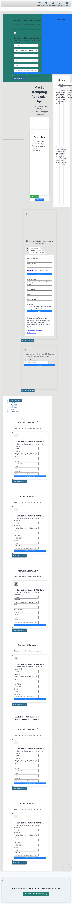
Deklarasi (30, 304)
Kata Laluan (31, 264)
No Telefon (18, 58)
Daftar (39, 311)
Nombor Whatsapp (31, 360)
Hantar (39, 365)
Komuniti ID (18, 43)
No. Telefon (31, 289)
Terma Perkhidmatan (34, 331)
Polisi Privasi (31, 333)
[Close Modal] (15, 33)
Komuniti (17, 48)
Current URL (31, 279)
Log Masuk (40, 274)
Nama (16, 53)
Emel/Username (33, 259)
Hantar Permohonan (27, 73)
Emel (16, 63)
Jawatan (17, 68)
